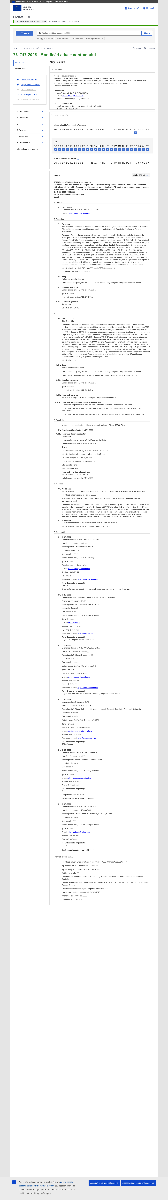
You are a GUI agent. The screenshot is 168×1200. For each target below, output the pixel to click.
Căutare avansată (62, 39)
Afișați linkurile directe (30, 85)
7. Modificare (22, 136)
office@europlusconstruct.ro (79, 778)
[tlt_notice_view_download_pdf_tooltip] (55, 149)
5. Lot (19, 124)
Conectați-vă (133, 8)
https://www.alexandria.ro (88, 579)
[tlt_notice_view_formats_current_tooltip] (147, 175)
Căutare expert (77, 39)
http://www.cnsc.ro (85, 633)
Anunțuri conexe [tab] (21, 69)
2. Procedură (22, 118)
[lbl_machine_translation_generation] (78, 159)
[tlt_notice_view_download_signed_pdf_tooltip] (135, 132)
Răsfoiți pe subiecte (93, 39)
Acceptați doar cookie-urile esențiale (138, 1183)
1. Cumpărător (23, 111)
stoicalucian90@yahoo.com (79, 832)
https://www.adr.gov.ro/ (87, 738)
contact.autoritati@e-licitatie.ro (80, 731)
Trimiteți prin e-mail (29, 94)
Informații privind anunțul (27, 149)
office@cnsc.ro (74, 623)
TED (15, 48)
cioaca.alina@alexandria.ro (73, 96)
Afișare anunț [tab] (20, 63)
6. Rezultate (22, 130)
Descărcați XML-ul (29, 80)
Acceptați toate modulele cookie (104, 1183)
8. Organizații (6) (24, 143)
